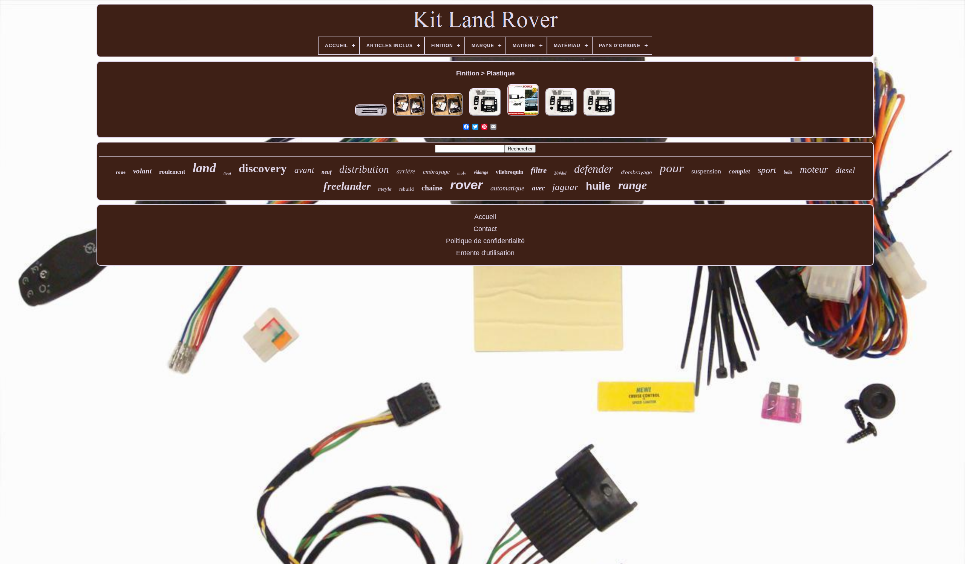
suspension (706, 171)
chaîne (432, 188)
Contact (485, 229)
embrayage (436, 172)
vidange (481, 172)
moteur (814, 169)
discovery (263, 168)
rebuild (406, 189)
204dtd (560, 173)
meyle (385, 189)
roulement (172, 172)
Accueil (485, 217)
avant (304, 170)
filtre (539, 170)
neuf (327, 172)
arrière (406, 171)
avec (538, 188)
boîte (788, 172)
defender (593, 168)
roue (121, 172)
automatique (507, 188)
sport (767, 170)
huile (598, 186)
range (632, 185)
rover (466, 184)
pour (672, 168)
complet (739, 171)
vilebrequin (509, 172)
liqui (227, 173)
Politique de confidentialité (485, 241)
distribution (364, 169)
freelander (347, 186)
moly (461, 173)
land (204, 168)
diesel (845, 170)
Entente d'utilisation (485, 253)
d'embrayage (636, 172)
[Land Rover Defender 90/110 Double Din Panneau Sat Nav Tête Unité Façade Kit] (485, 116)
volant (142, 171)
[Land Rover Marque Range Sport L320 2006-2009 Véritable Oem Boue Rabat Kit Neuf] (409, 116)
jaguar (565, 187)
